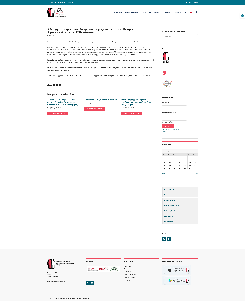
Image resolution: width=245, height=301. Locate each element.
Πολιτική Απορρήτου (171, 205)
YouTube (164, 239)
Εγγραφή (167, 195)
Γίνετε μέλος (165, 131)
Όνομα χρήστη (167, 102)
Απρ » (196, 173)
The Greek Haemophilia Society (68, 298)
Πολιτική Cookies (170, 211)
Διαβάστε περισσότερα (57, 113)
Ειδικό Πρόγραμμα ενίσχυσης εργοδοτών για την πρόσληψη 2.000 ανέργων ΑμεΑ (136, 102)
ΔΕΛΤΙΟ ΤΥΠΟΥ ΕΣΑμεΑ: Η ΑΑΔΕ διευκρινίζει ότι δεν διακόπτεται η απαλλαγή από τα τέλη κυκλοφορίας (62, 102)
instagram (169, 239)
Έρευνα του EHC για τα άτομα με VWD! (100, 100)
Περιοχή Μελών (193, 2)
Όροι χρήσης (168, 216)
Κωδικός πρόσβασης (169, 113)
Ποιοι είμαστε (169, 189)
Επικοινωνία (168, 222)
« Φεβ (164, 173)
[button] (242, 15)
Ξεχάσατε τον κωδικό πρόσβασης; (170, 129)
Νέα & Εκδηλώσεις (155, 12)
